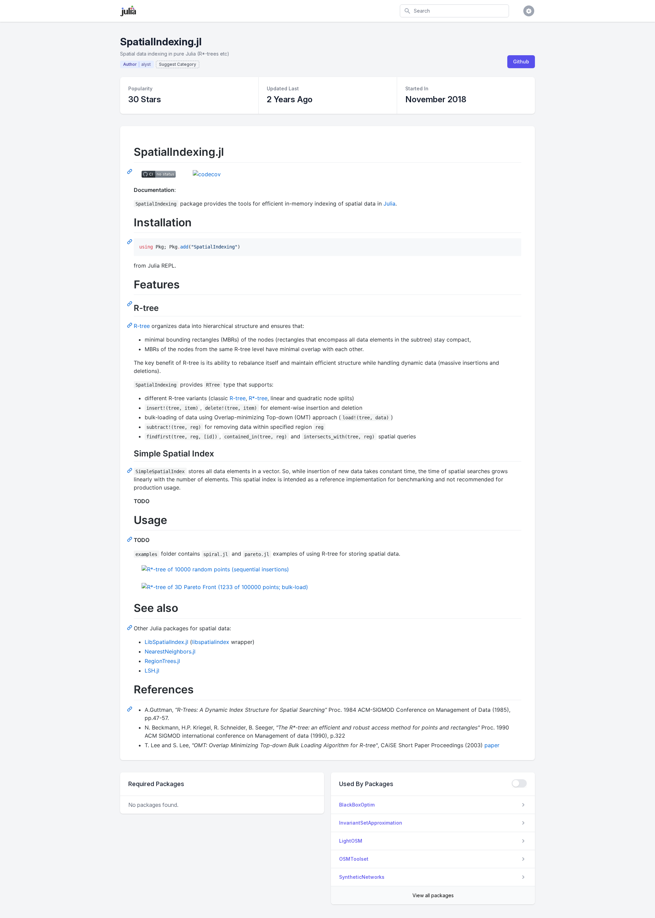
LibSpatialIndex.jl (166, 641)
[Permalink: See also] (130, 627)
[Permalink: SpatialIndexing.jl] (130, 171)
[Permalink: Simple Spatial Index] (130, 470)
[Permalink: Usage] (130, 539)
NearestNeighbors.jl (170, 651)
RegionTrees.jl (162, 661)
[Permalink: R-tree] (130, 325)
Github (521, 61)
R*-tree (258, 398)
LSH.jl (152, 670)
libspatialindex (210, 641)
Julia (389, 203)
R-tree (142, 325)
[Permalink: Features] (130, 303)
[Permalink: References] (130, 709)
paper (491, 745)
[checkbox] (519, 783)
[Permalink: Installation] (130, 241)
